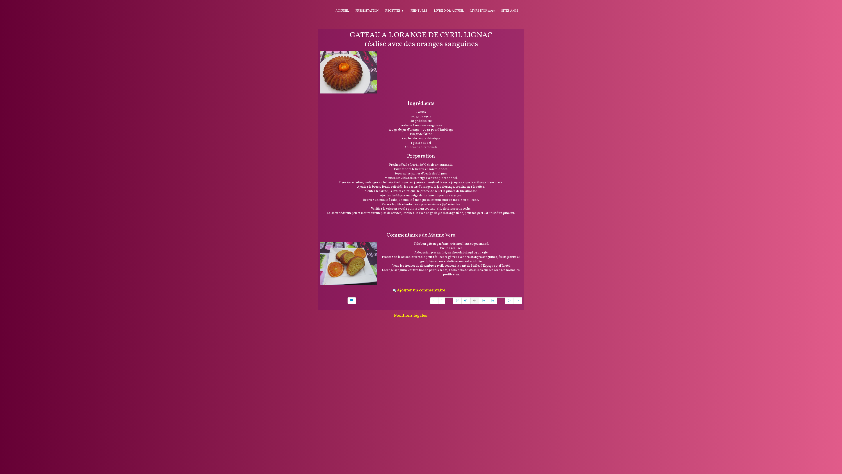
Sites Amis (509, 11)
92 (466, 300)
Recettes (394, 11)
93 (474, 300)
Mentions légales (410, 315)
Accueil (342, 11)
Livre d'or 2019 (482, 11)
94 (483, 300)
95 (492, 300)
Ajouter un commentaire (421, 290)
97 (509, 300)
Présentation (367, 11)
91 (457, 300)
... (449, 300)
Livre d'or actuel (449, 11)
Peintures (418, 11)
